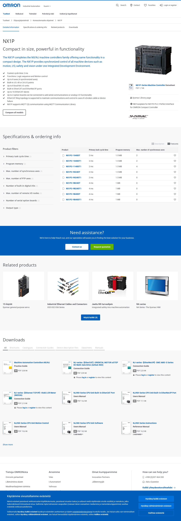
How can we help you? (155, 472)
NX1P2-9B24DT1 (73, 188)
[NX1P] (153, 59)
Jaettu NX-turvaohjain (102, 304)
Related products (58, 27)
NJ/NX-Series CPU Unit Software (88, 423)
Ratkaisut (19, 14)
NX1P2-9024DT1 (73, 177)
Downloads (73, 27)
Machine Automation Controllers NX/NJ (32, 362)
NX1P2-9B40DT (73, 194)
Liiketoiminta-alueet (14, 482)
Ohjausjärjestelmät (21, 20)
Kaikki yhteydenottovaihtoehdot (157, 487)
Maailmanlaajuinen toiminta (18, 486)
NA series (141, 304)
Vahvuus (53, 486)
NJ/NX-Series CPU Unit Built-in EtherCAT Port (94, 393)
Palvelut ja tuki (48, 14)
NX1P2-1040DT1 (73, 161)
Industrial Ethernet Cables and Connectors (67, 304)
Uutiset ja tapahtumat (68, 14)
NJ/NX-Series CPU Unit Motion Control (31, 423)
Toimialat (32, 14)
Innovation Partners (101, 477)
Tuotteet (6, 14)
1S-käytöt (7, 304)
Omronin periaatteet (14, 477)
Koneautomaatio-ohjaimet (43, 20)
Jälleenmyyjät (98, 482)
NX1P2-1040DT (73, 155)
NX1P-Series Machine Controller (155, 85)
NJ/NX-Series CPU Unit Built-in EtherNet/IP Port (154, 393)
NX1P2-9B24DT (73, 183)
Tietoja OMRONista (17, 472)
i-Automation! (55, 482)
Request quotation (102, 247)
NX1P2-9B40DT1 (73, 199)
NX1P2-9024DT (73, 172)
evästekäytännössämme (82, 512)
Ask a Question (152, 482)
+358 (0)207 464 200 (154, 477)
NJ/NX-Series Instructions (145, 423)
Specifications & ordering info (35, 27)
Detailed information (11, 27)
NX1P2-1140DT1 (73, 166)
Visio (51, 477)
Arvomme (54, 472)
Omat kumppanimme (104, 472)
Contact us (77, 247)
